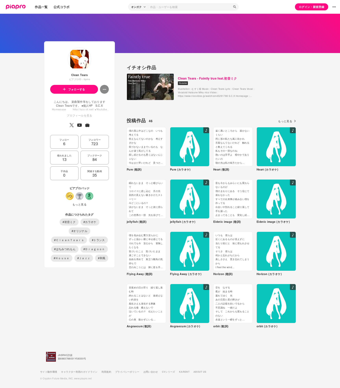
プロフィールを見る (79, 115)
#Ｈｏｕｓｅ (61, 258)
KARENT (184, 371)
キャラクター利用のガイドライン (79, 371)
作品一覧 (41, 7)
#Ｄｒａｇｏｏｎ (94, 249)
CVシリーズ (168, 371)
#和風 (101, 258)
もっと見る (79, 204)
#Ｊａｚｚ (83, 258)
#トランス (98, 240)
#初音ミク (69, 222)
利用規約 (106, 371)
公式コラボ (62, 7)
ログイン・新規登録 (311, 7)
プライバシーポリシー (127, 371)
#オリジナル (79, 231)
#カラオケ (89, 222)
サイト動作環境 (48, 371)
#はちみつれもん (65, 249)
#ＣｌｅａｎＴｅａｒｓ (69, 240)
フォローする (76, 89)
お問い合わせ (150, 371)
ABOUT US (199, 371)
